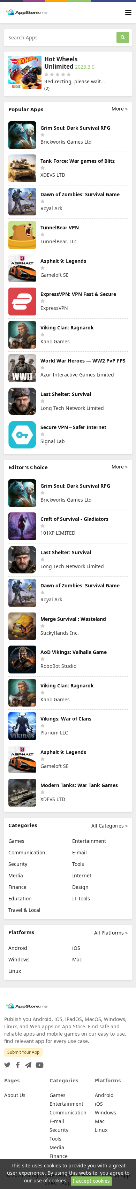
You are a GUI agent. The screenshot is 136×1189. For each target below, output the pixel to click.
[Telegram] (26, 1063)
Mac (77, 959)
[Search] (122, 37)
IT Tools (81, 898)
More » (120, 108)
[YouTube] (38, 1063)
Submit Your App (23, 1052)
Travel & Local (24, 910)
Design (80, 887)
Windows (19, 959)
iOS (76, 948)
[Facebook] (16, 1063)
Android (17, 948)
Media (15, 875)
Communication (26, 852)
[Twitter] (7, 1063)
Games (16, 841)
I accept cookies (91, 1180)
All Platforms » (111, 932)
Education (20, 898)
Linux (14, 971)
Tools (78, 864)
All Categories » (109, 825)
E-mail (79, 852)
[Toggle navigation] (128, 12)
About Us (14, 1095)
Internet (81, 875)
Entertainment (89, 841)
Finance (17, 887)
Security (17, 864)
